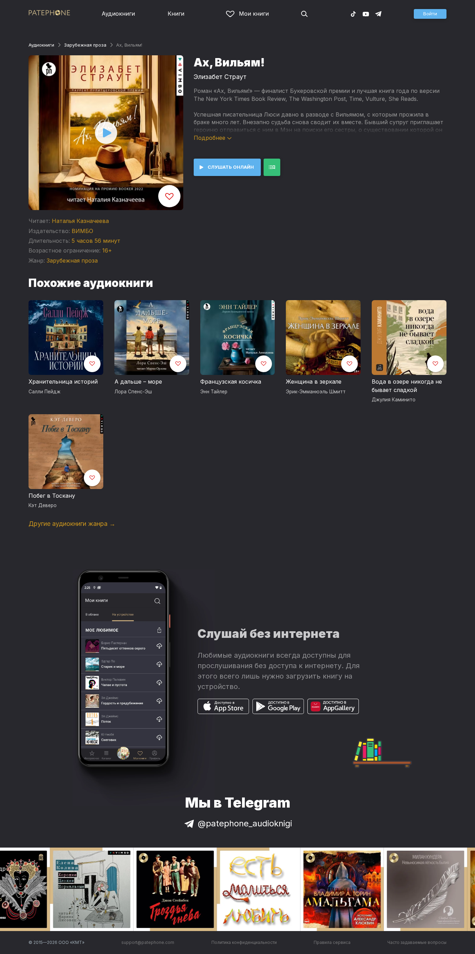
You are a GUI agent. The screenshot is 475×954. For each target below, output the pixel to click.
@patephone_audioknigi (245, 823)
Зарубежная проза (85, 45)
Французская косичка (230, 381)
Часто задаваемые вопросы (416, 942)
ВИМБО (82, 230)
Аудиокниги (118, 13)
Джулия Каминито (394, 399)
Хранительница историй (63, 381)
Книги (176, 13)
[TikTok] (353, 13)
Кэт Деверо (43, 505)
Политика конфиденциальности (244, 942)
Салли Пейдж (45, 391)
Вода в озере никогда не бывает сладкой (407, 385)
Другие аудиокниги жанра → (72, 523)
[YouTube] (366, 13)
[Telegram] (378, 13)
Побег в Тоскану (52, 495)
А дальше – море (138, 381)
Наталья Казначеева (80, 220)
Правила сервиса (332, 942)
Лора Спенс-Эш (133, 391)
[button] (430, 14)
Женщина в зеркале (313, 381)
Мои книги (254, 13)
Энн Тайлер (213, 391)
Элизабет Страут (220, 76)
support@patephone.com (147, 942)
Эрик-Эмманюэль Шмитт (316, 391)
